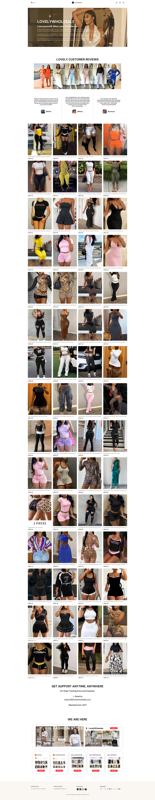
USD (33, 2)
